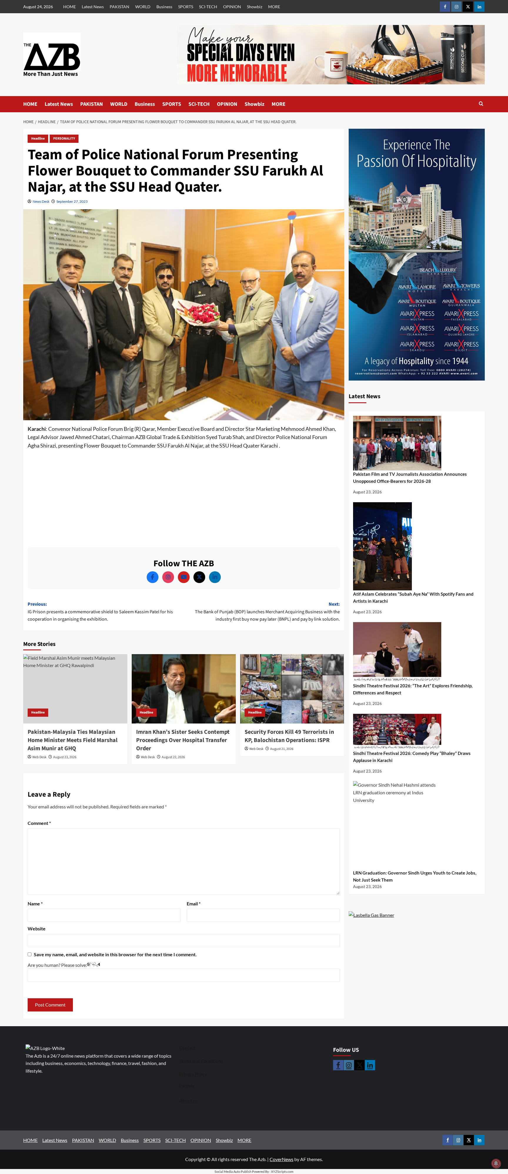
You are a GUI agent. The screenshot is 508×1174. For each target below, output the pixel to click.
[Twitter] (199, 577)
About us (188, 1100)
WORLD (143, 6)
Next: (267, 611)
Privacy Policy (193, 1074)
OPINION (232, 6)
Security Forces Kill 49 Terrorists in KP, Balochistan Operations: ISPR (289, 736)
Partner (187, 1085)
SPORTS (185, 6)
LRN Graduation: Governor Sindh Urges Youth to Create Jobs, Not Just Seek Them (414, 876)
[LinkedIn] (215, 577)
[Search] (481, 104)
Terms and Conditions (201, 1061)
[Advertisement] (184, 497)
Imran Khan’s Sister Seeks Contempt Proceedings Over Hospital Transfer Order (183, 740)
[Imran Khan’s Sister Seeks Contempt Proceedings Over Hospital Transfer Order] (184, 689)
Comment (39, 823)
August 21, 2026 (281, 748)
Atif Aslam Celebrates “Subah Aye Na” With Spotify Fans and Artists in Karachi (413, 597)
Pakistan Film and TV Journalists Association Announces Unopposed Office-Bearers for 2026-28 (410, 477)
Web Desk (39, 757)
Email (193, 903)
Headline (38, 138)
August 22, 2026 (173, 757)
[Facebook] (152, 577)
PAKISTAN (119, 6)
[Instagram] (168, 577)
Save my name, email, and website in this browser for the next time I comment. (115, 954)
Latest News (93, 6)
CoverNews (281, 1159)
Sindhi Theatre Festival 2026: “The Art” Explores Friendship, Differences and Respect (412, 689)
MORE (274, 6)
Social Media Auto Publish (233, 1171)
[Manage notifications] (496, 1163)
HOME (69, 6)
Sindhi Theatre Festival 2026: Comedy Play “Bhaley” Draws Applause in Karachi (412, 757)
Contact (187, 1047)
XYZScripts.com (282, 1171)
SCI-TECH (208, 6)
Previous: (100, 611)
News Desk (41, 201)
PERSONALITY (64, 138)
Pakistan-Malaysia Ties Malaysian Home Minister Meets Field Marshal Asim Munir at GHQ (73, 740)
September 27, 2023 (72, 201)
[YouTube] (184, 577)
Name (35, 903)
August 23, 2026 (64, 757)
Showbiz (254, 6)
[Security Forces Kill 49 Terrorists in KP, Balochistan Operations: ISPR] (292, 689)
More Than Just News (50, 74)
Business (164, 6)
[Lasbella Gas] (371, 915)
